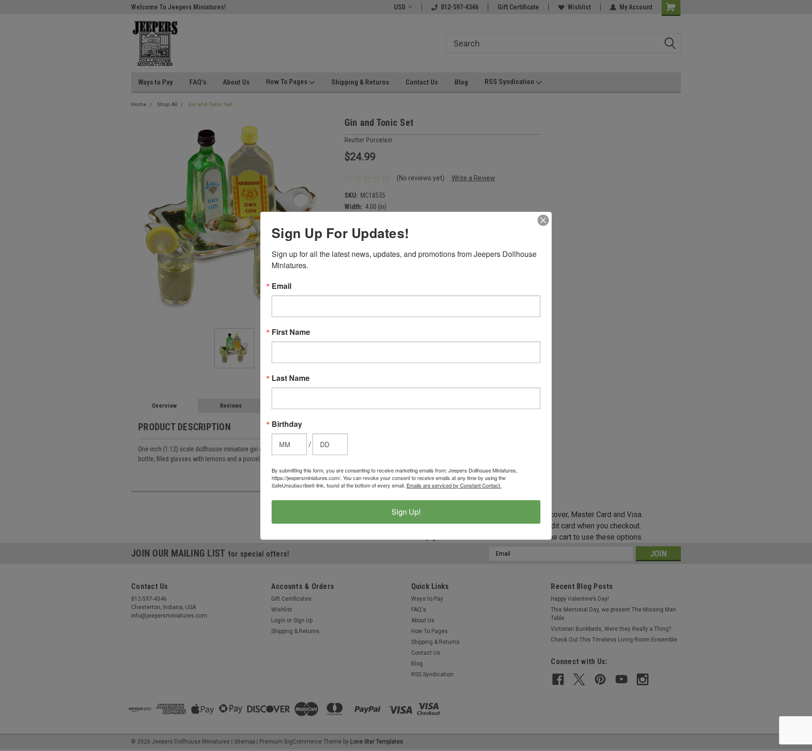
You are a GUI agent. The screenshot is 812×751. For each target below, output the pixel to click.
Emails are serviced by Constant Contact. (453, 485)
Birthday (287, 424)
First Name (291, 332)
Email (281, 286)
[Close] (543, 220)
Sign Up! (406, 511)
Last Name (291, 378)
